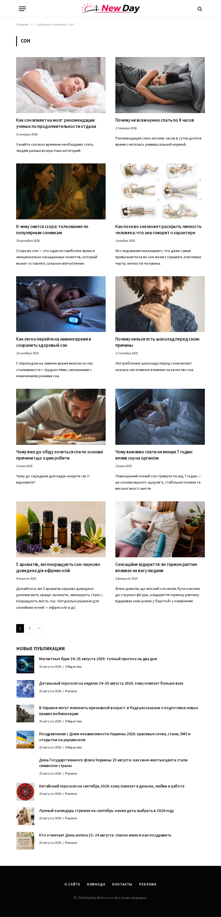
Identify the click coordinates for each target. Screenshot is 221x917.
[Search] (199, 9)
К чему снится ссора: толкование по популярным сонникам (52, 230)
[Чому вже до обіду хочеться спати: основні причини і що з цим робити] (61, 417)
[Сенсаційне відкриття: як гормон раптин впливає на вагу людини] (160, 529)
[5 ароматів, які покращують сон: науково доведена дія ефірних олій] (61, 529)
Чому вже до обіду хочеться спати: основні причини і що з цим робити (59, 455)
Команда (96, 884)
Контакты (122, 884)
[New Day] (110, 9)
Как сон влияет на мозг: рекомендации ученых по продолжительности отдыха (56, 123)
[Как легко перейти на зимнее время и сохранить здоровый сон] (61, 304)
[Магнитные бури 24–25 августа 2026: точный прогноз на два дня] (25, 664)
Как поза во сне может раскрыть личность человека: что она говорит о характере (158, 230)
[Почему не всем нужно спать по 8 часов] (160, 85)
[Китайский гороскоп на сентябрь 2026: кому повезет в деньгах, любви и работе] (25, 792)
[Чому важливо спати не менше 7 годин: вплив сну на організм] (160, 417)
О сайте (72, 884)
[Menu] (22, 9)
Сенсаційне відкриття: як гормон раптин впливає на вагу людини (156, 568)
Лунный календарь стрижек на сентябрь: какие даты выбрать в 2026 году (106, 811)
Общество (73, 666)
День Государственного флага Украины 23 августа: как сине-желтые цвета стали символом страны (113, 763)
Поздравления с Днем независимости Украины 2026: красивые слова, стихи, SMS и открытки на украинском (115, 737)
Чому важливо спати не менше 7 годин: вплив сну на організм (154, 455)
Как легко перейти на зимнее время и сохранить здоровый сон (53, 342)
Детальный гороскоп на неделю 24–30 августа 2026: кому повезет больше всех (111, 683)
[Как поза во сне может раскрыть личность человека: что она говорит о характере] (160, 191)
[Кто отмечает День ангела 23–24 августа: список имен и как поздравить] (25, 841)
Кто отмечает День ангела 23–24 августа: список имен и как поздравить (105, 835)
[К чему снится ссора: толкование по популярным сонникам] (61, 191)
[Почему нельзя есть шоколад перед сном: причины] (160, 304)
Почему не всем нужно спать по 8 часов (154, 120)
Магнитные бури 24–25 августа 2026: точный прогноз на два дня (98, 659)
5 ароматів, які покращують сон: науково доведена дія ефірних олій (58, 568)
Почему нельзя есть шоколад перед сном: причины (157, 342)
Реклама (147, 884)
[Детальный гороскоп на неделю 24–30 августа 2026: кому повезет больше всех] (25, 689)
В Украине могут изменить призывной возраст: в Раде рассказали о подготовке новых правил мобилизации (118, 710)
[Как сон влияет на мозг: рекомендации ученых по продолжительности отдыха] (61, 85)
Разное (71, 691)
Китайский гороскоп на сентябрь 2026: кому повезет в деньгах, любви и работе (111, 786)
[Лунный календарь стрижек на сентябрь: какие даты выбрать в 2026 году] (25, 816)
